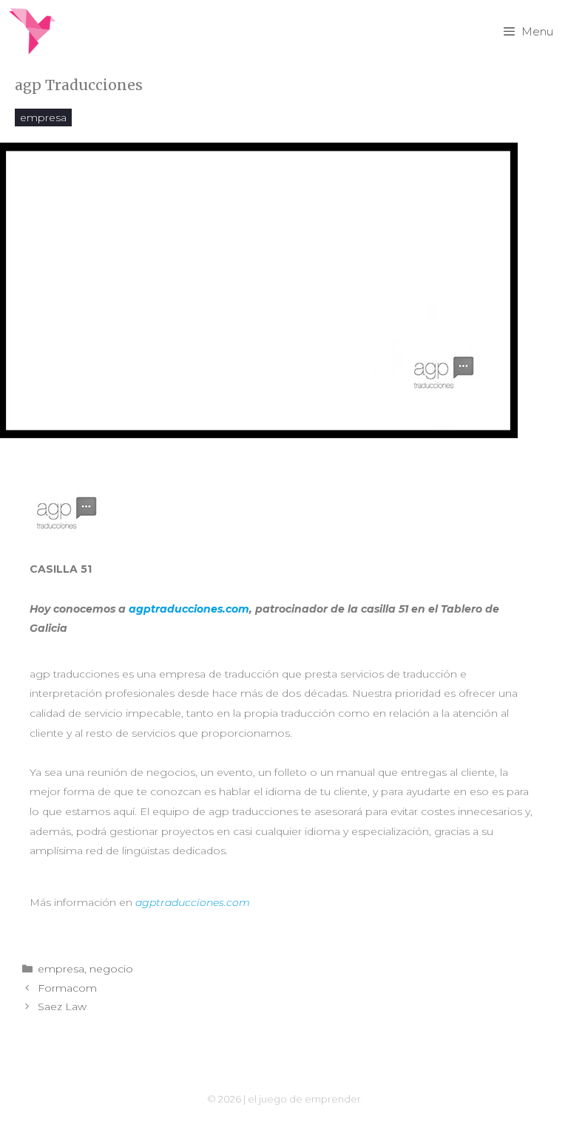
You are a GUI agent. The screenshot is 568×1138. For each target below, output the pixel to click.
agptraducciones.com (189, 609)
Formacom (67, 988)
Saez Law (62, 1006)
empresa (43, 117)
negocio (111, 968)
